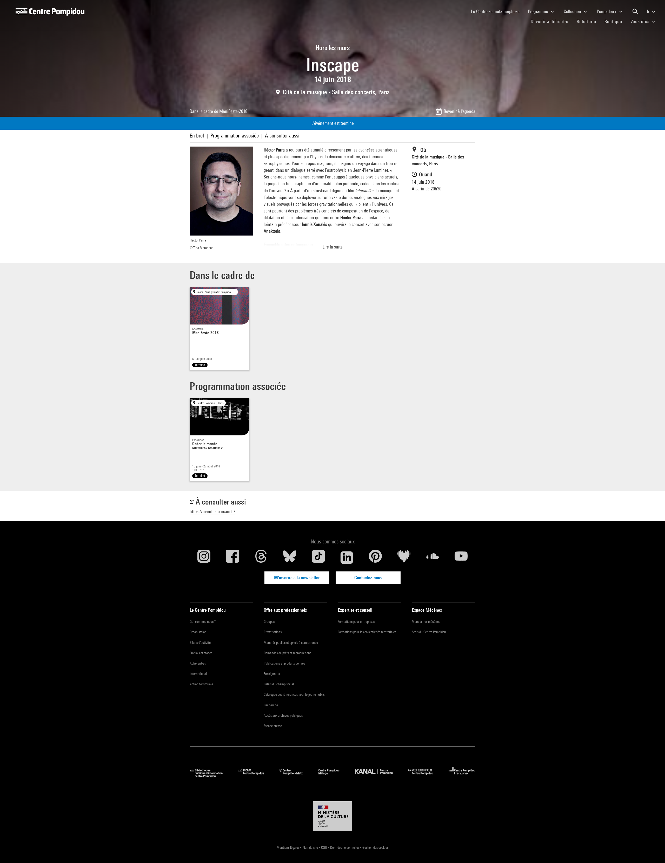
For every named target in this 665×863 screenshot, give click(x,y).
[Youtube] (461, 557)
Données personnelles (345, 847)
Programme (538, 11)
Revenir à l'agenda (459, 111)
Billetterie (586, 21)
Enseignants (272, 674)
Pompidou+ (607, 11)
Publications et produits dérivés (284, 663)
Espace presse (273, 726)
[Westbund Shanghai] (424, 776)
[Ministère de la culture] (332, 816)
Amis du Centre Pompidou (429, 632)
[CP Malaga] (332, 776)
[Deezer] (404, 557)
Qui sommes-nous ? (203, 621)
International (198, 674)
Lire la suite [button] (333, 247)
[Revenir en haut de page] (653, 851)
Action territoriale (201, 684)
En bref (197, 135)
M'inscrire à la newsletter (297, 577)
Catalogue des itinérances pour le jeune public (294, 694)
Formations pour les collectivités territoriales (367, 632)
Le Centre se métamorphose (497, 11)
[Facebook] (232, 557)
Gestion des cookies (375, 847)
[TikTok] (318, 557)
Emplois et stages (201, 653)
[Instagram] (204, 557)
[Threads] (261, 557)
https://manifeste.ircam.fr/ (212, 511)
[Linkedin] (346, 557)
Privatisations (273, 632)
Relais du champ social (279, 684)
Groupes (269, 621)
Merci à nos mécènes (426, 621)
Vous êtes (640, 21)
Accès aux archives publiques (283, 715)
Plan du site (310, 847)
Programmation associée (234, 135)
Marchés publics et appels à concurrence (291, 642)
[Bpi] (210, 776)
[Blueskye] (289, 557)
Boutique (615, 21)
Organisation (198, 632)
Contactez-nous (368, 577)
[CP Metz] (295, 776)
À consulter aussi (282, 135)
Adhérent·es (198, 663)
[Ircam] (255, 776)
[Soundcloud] (432, 557)
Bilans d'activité (200, 642)
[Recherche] (635, 11)
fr (648, 11)
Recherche (271, 705)
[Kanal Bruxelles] (377, 776)
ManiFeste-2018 (233, 111)
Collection (573, 11)
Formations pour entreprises (356, 621)
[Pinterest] (375, 557)
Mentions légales (288, 847)
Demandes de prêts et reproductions (287, 653)
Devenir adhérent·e (552, 21)
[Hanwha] (462, 776)
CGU (324, 847)
